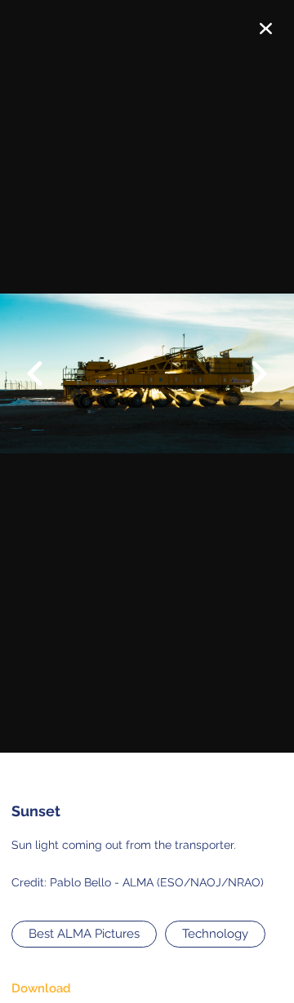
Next (249, 375)
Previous (45, 361)
